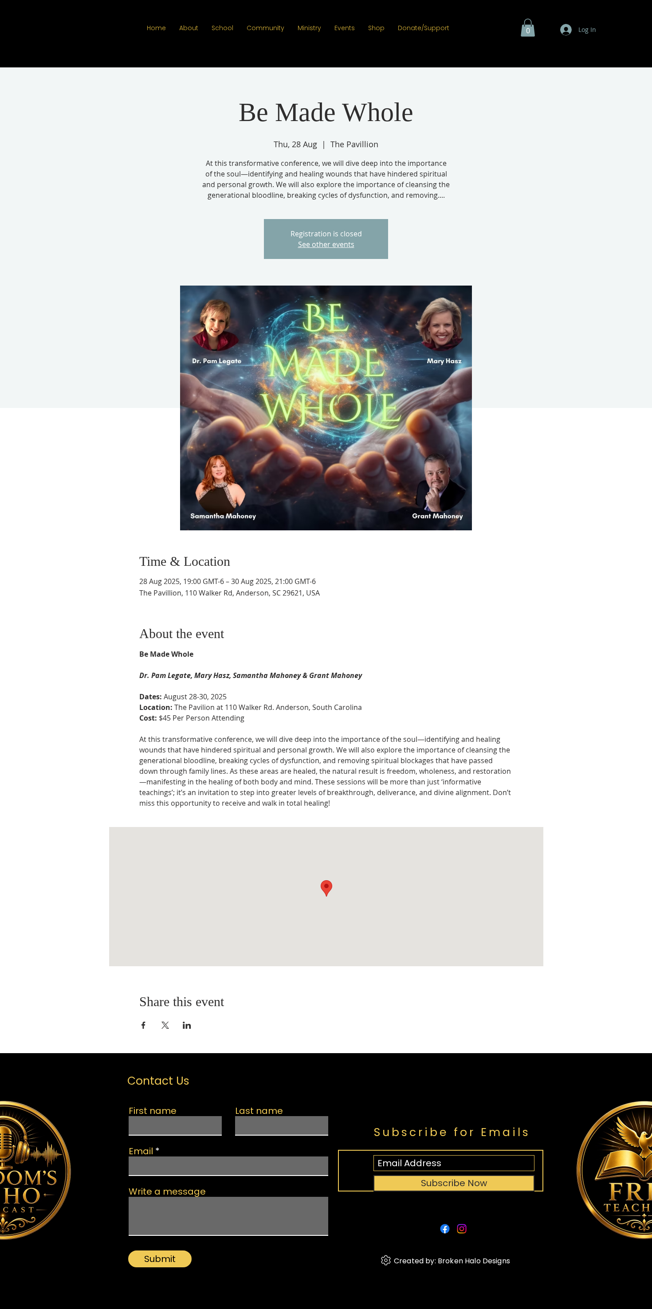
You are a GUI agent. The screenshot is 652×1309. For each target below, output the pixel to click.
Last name (259, 1110)
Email (141, 1151)
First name (153, 1110)
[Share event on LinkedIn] (187, 1025)
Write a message (167, 1191)
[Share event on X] (165, 1025)
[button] (527, 28)
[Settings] (386, 1260)
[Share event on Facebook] (143, 1025)
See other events (326, 244)
